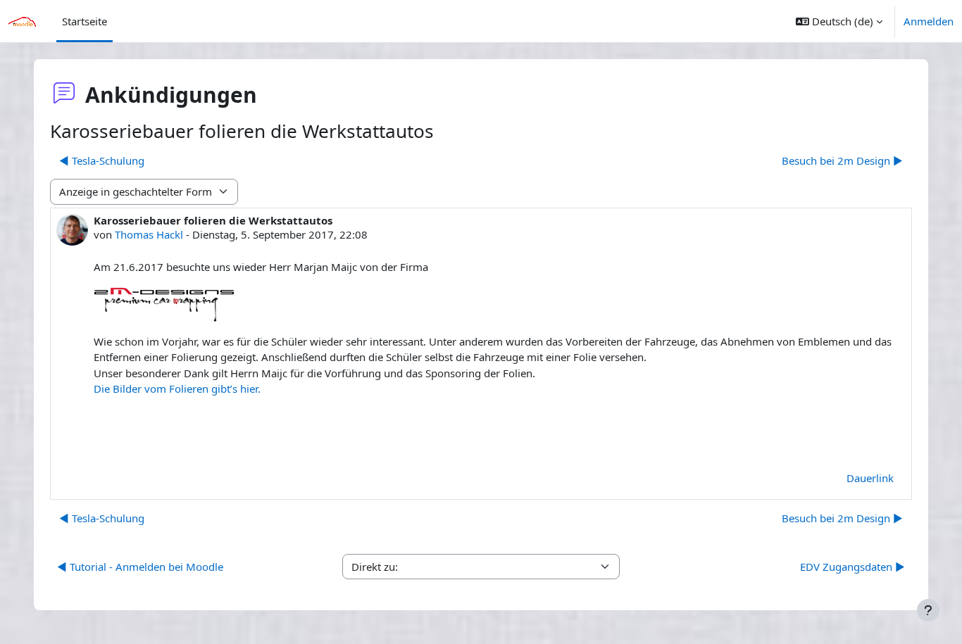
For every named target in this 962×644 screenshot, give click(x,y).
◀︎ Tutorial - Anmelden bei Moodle (140, 567)
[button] (839, 21)
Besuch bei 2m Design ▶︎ (842, 160)
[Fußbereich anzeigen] (928, 610)
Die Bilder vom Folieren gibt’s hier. (177, 388)
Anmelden (929, 21)
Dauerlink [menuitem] (870, 478)
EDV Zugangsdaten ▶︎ (852, 567)
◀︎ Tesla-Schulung (101, 160)
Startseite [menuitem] (84, 21)
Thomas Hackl (149, 234)
